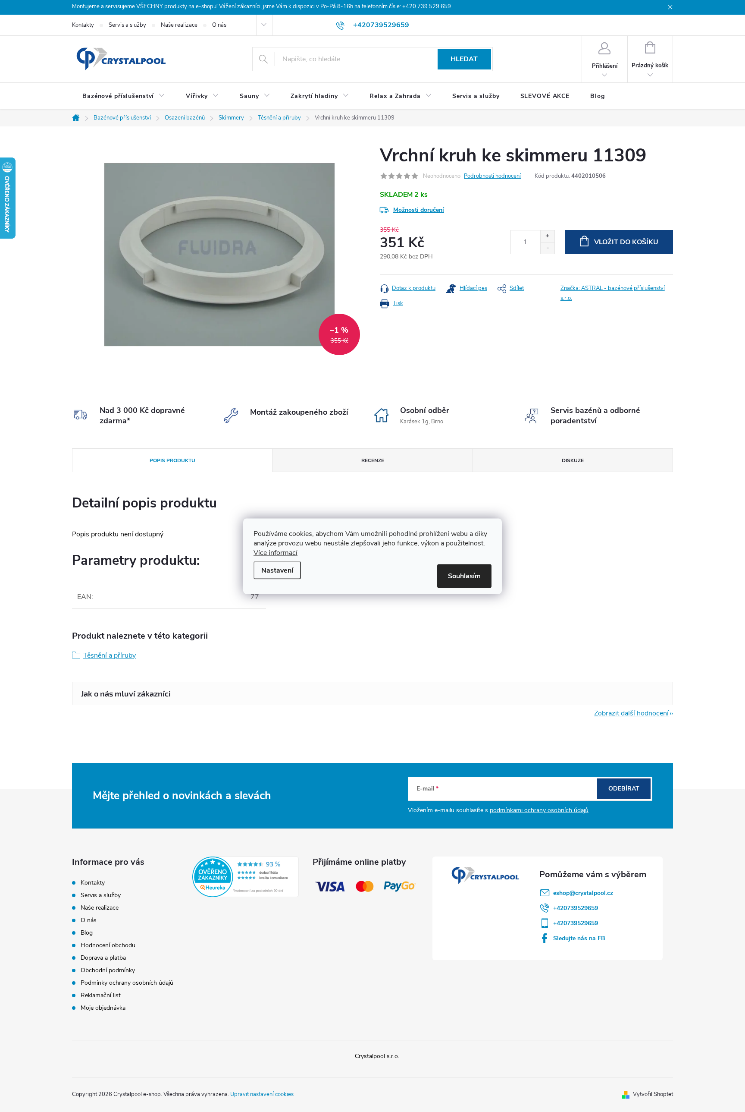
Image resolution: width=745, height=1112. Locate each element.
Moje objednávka (103, 1008)
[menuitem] (123, 96)
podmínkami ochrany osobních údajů (539, 810)
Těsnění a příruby (109, 655)
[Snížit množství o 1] (547, 248)
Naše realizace (179, 25)
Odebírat (623, 788)
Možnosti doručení (418, 210)
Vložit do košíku (626, 242)
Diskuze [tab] (573, 460)
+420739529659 (575, 908)
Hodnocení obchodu (108, 945)
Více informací (275, 552)
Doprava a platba (103, 958)
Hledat (464, 59)
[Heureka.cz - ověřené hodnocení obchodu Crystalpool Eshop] (245, 877)
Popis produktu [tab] (172, 460)
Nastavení (277, 570)
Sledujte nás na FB (579, 938)
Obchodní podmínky (108, 970)
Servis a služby (127, 25)
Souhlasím (464, 575)
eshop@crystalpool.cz (583, 893)
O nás (219, 25)
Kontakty (83, 25)
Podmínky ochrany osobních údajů (127, 983)
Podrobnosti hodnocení (492, 176)
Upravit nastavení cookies (262, 1094)
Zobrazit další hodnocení (631, 713)
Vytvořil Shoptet (653, 1094)
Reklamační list (101, 995)
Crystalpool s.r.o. (377, 1056)
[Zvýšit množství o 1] (547, 236)
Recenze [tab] (372, 460)
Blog (87, 933)
